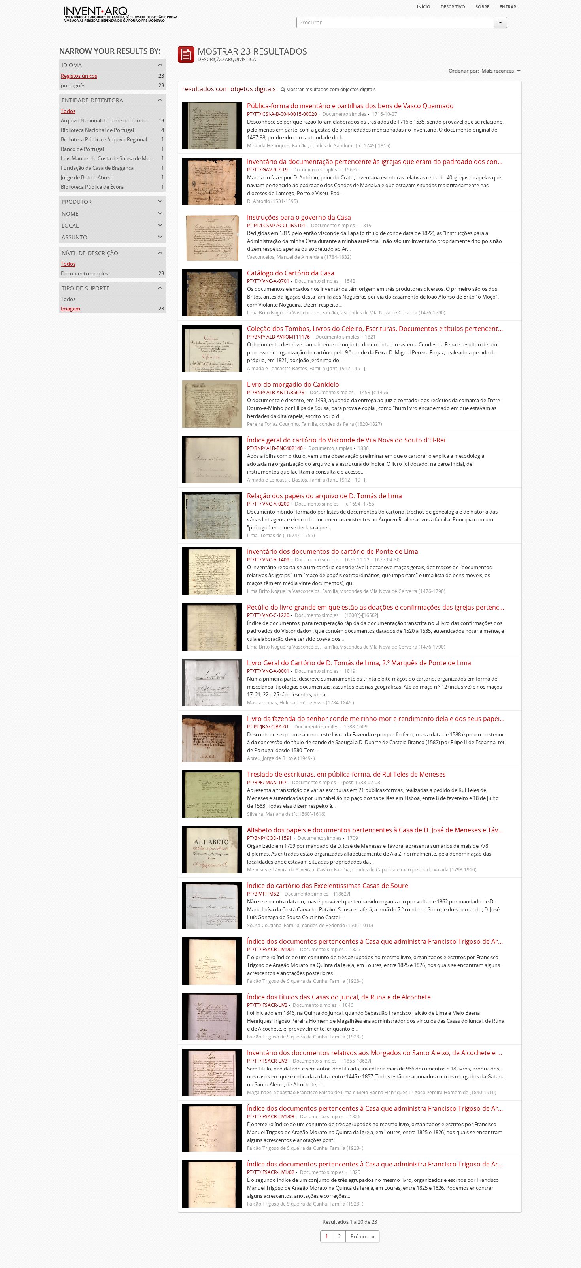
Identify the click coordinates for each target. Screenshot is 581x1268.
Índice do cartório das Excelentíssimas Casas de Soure (327, 885)
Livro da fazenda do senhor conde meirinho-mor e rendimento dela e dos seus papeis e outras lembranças (406, 718)
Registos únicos (79, 75)
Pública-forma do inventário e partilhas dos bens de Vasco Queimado (350, 106)
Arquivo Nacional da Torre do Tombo (104, 120)
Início (423, 6)
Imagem (70, 308)
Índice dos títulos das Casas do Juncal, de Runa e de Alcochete (339, 997)
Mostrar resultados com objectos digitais (330, 89)
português (73, 85)
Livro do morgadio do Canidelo (293, 384)
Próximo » (362, 1236)
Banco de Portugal (82, 148)
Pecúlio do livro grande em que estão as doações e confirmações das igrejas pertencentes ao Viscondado (404, 607)
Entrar (508, 6)
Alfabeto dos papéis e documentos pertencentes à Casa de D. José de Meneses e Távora (377, 830)
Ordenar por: (464, 70)
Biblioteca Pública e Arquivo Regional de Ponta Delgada (125, 139)
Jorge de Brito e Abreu (86, 177)
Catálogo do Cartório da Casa (290, 273)
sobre (482, 6)
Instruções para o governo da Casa (299, 217)
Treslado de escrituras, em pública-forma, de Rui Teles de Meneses (346, 774)
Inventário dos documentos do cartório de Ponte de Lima (332, 551)
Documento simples (84, 273)
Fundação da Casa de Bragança (97, 167)
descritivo (453, 6)
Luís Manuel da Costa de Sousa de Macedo (111, 158)
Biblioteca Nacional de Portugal (97, 130)
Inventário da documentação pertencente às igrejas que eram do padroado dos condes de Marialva (395, 161)
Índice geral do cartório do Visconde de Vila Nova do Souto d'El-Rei (346, 440)
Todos (68, 111)
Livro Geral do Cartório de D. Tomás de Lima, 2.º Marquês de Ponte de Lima (359, 662)
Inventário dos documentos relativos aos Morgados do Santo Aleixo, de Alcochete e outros (382, 1052)
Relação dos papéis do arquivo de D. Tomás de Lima (324, 495)
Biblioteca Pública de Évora (92, 186)
